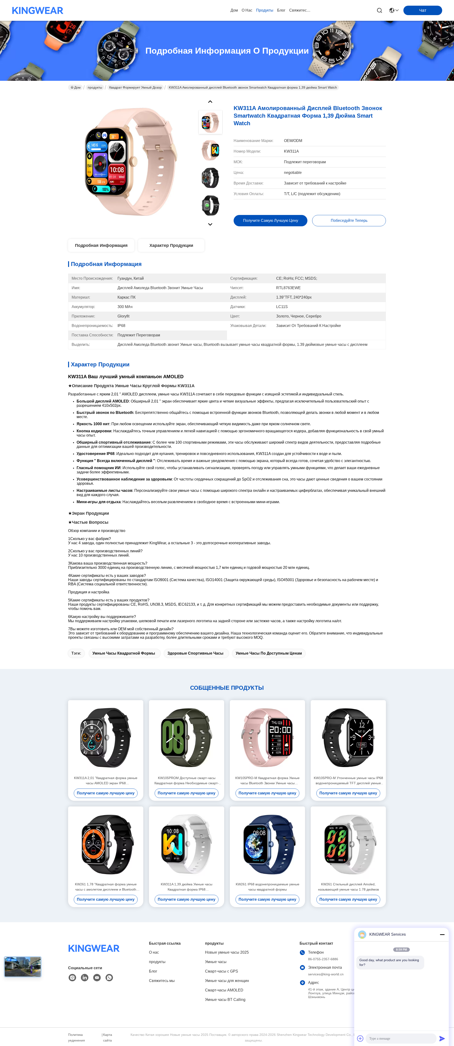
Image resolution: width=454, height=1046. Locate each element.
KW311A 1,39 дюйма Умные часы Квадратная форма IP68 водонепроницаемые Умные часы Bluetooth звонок (187, 887)
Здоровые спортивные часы (195, 653)
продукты (264, 10)
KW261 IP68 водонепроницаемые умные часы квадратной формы (267, 886)
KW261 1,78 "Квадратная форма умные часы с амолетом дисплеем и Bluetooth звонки (106, 887)
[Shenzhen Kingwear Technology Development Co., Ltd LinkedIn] (84, 978)
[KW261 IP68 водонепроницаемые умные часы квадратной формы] (267, 844)
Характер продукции (171, 245)
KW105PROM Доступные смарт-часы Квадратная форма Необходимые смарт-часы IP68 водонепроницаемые (186, 781)
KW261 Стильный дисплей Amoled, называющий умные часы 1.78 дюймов (348, 886)
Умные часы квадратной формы (123, 653)
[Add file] (360, 1038)
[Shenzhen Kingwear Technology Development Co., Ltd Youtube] (97, 978)
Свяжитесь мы (300, 10)
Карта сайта (107, 1037)
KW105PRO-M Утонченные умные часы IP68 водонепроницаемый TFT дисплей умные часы (348, 781)
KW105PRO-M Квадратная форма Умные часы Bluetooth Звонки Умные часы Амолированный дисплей (267, 781)
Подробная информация (101, 245)
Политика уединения (76, 1037)
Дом (234, 10)
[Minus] (442, 934)
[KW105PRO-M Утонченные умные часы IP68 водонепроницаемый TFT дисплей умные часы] (348, 737)
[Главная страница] (94, 954)
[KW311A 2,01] (105, 737)
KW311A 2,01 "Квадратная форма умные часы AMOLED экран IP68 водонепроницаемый (105, 781)
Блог (281, 10)
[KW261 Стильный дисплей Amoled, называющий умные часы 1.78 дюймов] (348, 844)
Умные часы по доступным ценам (269, 653)
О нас (247, 10)
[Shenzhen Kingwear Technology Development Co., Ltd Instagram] (72, 978)
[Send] (442, 1038)
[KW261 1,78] (105, 844)
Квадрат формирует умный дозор (135, 87)
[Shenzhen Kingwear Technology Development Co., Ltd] (38, 10)
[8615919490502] (109, 978)
